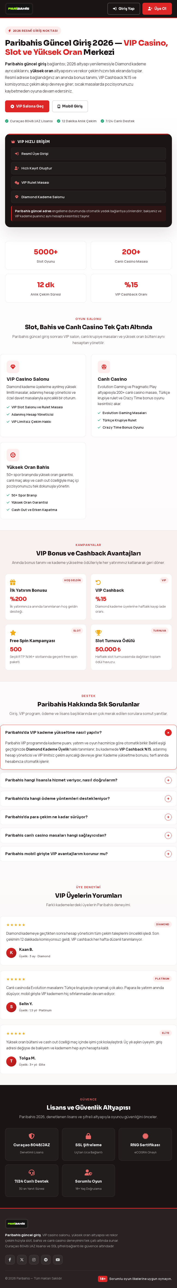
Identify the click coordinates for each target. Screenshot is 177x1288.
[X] (22, 1260)
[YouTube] (58, 1260)
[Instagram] (34, 1260)
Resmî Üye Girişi (34, 153)
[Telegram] (46, 1260)
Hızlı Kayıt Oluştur (36, 168)
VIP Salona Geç (30, 106)
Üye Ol (160, 8)
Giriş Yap (126, 8)
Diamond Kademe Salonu (43, 196)
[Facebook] (10, 1260)
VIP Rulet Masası (35, 182)
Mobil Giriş (72, 106)
